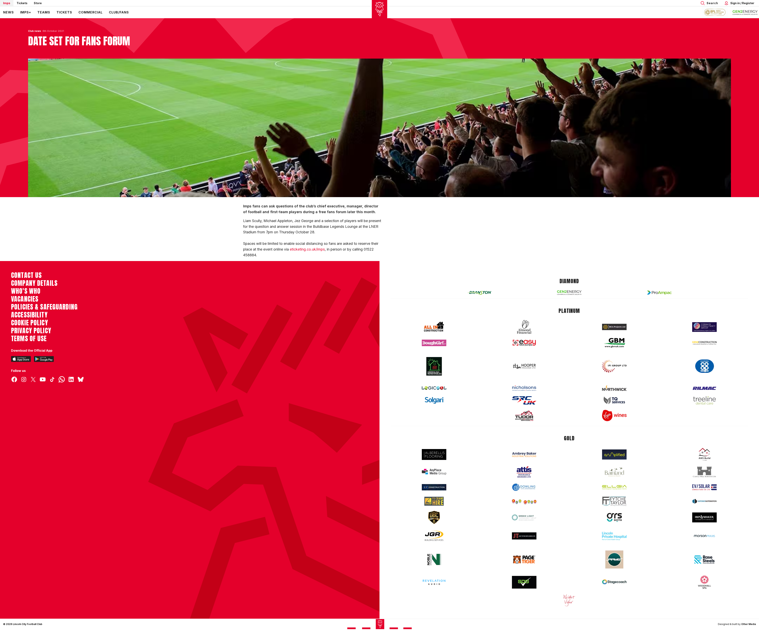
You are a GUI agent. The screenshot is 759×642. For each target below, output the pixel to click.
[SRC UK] (524, 400)
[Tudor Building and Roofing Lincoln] (524, 415)
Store (38, 3)
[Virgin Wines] (614, 415)
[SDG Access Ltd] (524, 582)
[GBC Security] (434, 517)
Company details (34, 283)
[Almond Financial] (524, 327)
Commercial (90, 12)
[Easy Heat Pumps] (524, 343)
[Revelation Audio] (434, 582)
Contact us (26, 275)
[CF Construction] (434, 487)
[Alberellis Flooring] (434, 454)
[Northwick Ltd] (614, 388)
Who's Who (26, 291)
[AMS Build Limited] (704, 454)
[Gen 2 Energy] (569, 292)
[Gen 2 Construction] (704, 342)
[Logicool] (434, 388)
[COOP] (704, 366)
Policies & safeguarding (44, 307)
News (8, 12)
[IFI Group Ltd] (614, 366)
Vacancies (24, 299)
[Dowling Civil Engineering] (524, 487)
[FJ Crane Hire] (434, 501)
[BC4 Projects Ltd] (614, 327)
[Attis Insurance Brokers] (524, 472)
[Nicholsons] (524, 388)
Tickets (22, 3)
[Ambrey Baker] (524, 454)
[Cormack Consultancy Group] (704, 327)
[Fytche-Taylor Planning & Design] (614, 501)
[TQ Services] (614, 400)
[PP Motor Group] (614, 559)
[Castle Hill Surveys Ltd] (704, 472)
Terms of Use (29, 338)
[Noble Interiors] (434, 559)
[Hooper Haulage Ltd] (524, 366)
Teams (43, 12)
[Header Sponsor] (745, 12)
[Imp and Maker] (704, 517)
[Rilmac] (704, 388)
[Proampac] (659, 293)
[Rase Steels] (704, 559)
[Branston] (479, 292)
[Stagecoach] (614, 582)
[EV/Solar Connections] (704, 487)
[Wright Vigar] (569, 600)
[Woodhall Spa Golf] (704, 582)
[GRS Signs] (614, 517)
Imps (6, 3)
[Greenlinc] (434, 366)
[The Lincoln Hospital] (614, 536)
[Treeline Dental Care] (704, 400)
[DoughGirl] (434, 343)
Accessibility (29, 315)
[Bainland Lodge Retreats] (614, 472)
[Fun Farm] (524, 501)
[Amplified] (614, 454)
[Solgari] (434, 400)
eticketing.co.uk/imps (307, 249)
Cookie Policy (29, 323)
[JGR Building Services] (434, 536)
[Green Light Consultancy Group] (524, 517)
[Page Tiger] (524, 559)
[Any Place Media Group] (434, 472)
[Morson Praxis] (704, 536)
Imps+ (25, 12)
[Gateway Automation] (704, 501)
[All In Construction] (434, 327)
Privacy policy (31, 331)
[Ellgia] (614, 487)
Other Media (748, 624)
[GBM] (614, 342)
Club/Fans (119, 12)
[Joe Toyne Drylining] (524, 535)
